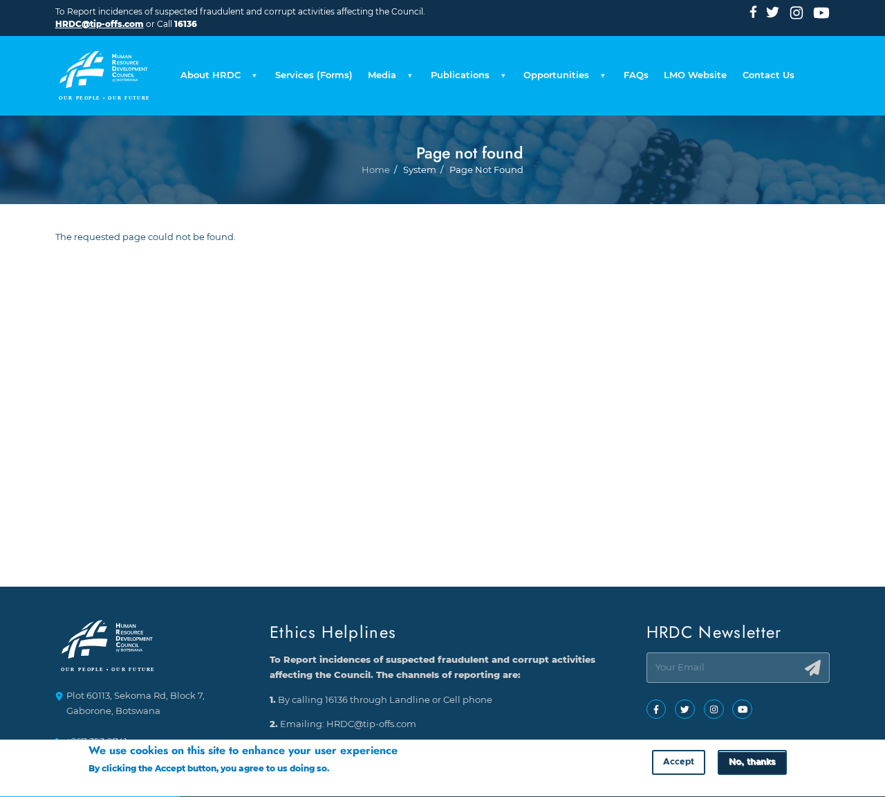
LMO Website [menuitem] (695, 75)
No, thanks (752, 762)
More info (352, 769)
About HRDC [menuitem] (207, 79)
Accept (678, 762)
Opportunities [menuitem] (552, 79)
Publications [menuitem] (456, 79)
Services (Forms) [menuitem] (314, 75)
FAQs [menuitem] (636, 75)
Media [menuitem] (378, 79)
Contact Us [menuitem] (768, 75)
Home (376, 170)
